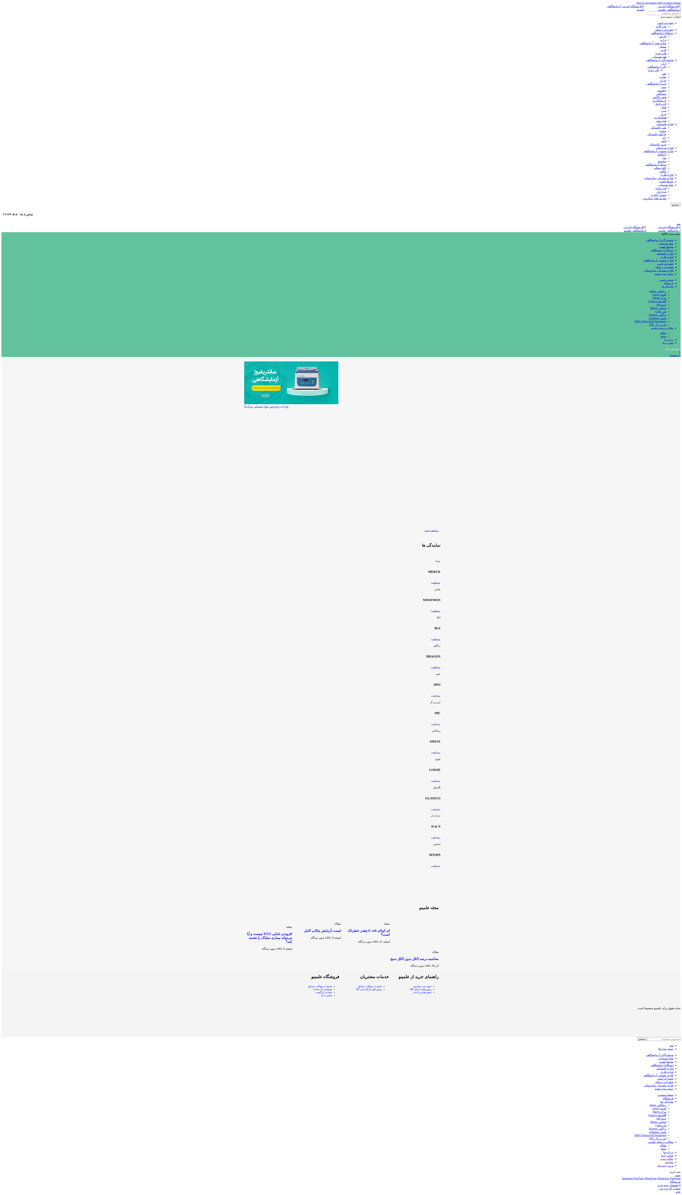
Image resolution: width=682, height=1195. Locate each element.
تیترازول (661, 191)
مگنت (662, 171)
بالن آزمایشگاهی (656, 66)
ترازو (663, 39)
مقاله (663, 332)
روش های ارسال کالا (421, 989)
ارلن (663, 63)
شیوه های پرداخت (422, 992)
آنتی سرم (660, 188)
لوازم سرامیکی (664, 147)
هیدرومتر (661, 120)
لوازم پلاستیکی (664, 124)
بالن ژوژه (653, 70)
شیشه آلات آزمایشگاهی (659, 60)
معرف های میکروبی (654, 198)
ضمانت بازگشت (323, 992)
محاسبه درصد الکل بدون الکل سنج (414, 959)
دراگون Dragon (657, 314)
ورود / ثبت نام (665, 1165)
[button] (291, 497)
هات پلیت (660, 53)
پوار (664, 157)
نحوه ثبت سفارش (422, 986)
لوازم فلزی (666, 174)
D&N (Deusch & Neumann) (650, 321)
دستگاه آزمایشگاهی (661, 33)
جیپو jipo (661, 304)
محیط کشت (666, 181)
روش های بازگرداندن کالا (369, 989)
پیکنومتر (661, 90)
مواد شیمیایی (665, 184)
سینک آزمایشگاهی (655, 164)
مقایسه (669, 1162)
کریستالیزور (659, 100)
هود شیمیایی (659, 56)
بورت (663, 80)
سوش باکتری (658, 195)
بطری (662, 76)
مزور (663, 114)
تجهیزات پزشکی (664, 29)
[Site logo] (663, 230)
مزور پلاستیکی (657, 144)
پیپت (663, 87)
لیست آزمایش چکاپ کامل (322, 930)
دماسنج (662, 161)
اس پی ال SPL (657, 324)
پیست (662, 130)
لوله (664, 107)
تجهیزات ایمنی (665, 22)
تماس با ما (326, 995)
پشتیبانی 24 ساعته (322, 989)
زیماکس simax (657, 291)
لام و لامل (660, 103)
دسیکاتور (661, 93)
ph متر (662, 36)
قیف (663, 141)
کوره (663, 49)
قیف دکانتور (659, 97)
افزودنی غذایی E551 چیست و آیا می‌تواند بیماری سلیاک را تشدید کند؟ (269, 937)
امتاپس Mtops (658, 308)
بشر (664, 73)
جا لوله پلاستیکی (656, 134)
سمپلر (662, 46)
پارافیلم (661, 154)
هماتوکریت (660, 117)
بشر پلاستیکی (658, 127)
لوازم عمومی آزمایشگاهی (658, 151)
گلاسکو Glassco (657, 301)
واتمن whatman (657, 318)
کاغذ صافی (659, 168)
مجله (663, 336)
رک (664, 137)
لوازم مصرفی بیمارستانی (658, 178)
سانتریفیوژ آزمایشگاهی (652, 43)
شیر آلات (661, 26)
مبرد (663, 110)
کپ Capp (660, 311)
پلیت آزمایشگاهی (656, 83)
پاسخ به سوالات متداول (370, 986)
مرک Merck (659, 297)
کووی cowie (659, 294)
